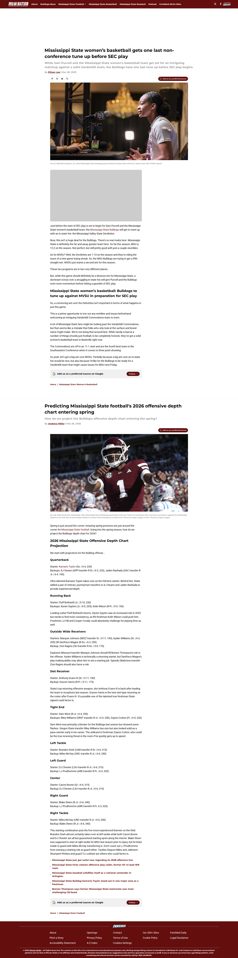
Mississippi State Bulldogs (104, 229)
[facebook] (220, 4)
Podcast (152, 4)
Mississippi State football (75, 529)
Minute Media (35, 950)
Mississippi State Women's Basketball (78, 384)
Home (53, 384)
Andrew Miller (56, 423)
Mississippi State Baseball (133, 4)
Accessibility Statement (63, 942)
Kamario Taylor (67, 566)
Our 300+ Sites (151, 932)
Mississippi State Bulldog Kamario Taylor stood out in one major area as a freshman (95, 883)
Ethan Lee (54, 72)
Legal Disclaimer (179, 937)
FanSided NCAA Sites (170, 4)
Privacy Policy (94, 937)
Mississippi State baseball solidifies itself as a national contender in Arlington (91, 875)
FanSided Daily (178, 932)
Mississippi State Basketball (103, 4)
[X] (215, 4)
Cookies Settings (122, 942)
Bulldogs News (48, 4)
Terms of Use (120, 937)
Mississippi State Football (72, 913)
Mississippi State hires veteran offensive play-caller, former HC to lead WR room (95, 866)
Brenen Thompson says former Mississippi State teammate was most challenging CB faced (93, 891)
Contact (117, 932)
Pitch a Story (56, 937)
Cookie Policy (150, 937)
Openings (92, 932)
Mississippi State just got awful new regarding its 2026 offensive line (92, 860)
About (34, 4)
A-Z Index (92, 942)
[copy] (67, 79)
